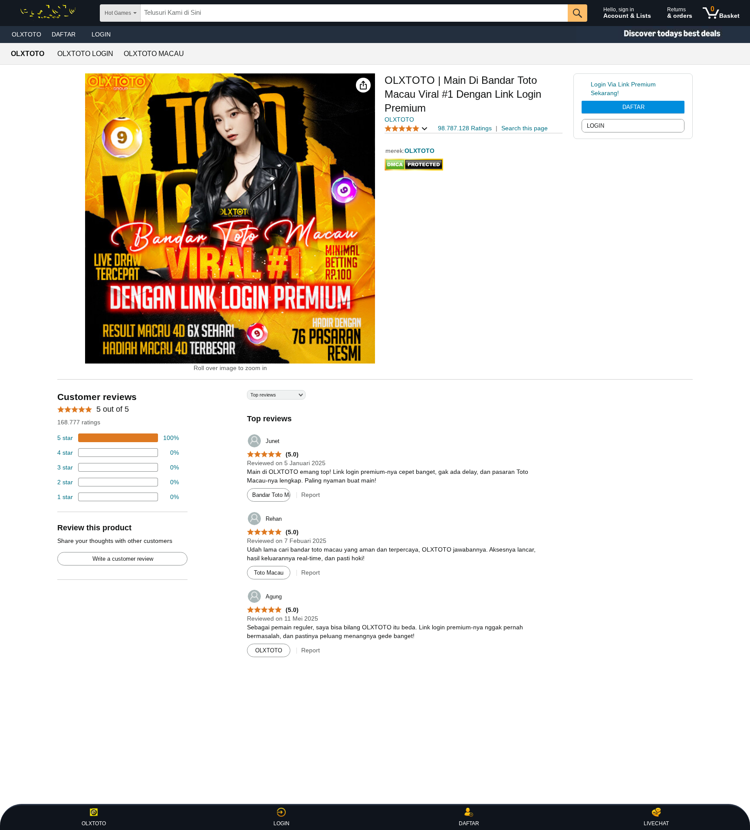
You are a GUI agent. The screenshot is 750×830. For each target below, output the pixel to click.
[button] (363, 85)
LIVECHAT (656, 823)
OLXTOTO (26, 34)
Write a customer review (122, 559)
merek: (395, 150)
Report (310, 494)
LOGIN (101, 34)
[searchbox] (354, 13)
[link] (586, 88)
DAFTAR (633, 107)
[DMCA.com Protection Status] (414, 162)
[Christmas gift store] (663, 34)
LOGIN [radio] (595, 125)
